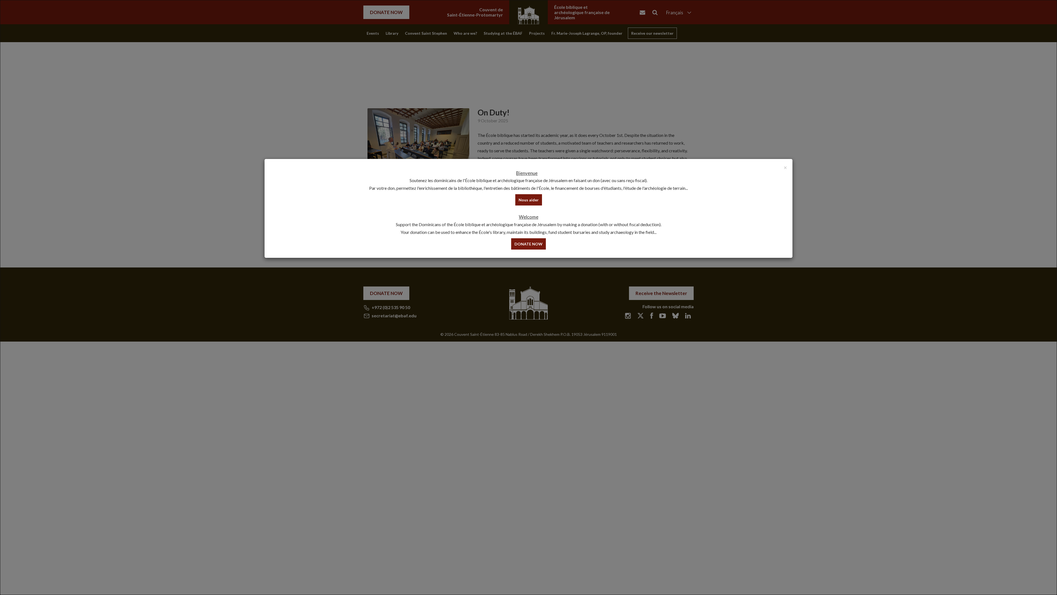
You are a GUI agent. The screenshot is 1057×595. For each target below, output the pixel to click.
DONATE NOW (528, 244)
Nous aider (529, 200)
